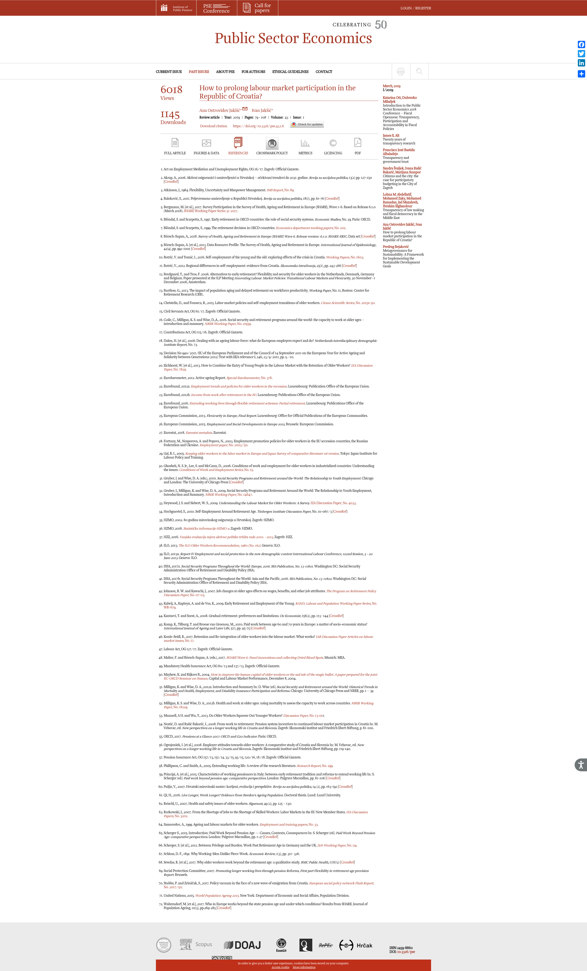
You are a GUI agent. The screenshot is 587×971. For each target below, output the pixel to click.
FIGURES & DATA (206, 153)
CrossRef (171, 182)
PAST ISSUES (199, 72)
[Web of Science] (164, 952)
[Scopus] (195, 952)
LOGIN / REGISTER (416, 8)
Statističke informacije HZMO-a (206, 529)
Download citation (213, 126)
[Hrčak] (355, 952)
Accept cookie (280, 967)
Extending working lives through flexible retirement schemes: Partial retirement (247, 403)
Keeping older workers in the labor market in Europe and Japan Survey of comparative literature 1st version (262, 454)
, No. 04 (337, 845)
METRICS (305, 153)
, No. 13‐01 (303, 716)
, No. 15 (216, 470)
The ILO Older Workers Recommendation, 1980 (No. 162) (219, 546)
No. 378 (249, 378)
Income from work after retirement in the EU (223, 395)
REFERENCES (238, 153)
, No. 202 (310, 228)
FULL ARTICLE (175, 153)
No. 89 (280, 190)
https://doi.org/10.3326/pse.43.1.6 (258, 126)
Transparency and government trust (399, 156)
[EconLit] (282, 952)
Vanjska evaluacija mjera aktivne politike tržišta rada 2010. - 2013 (226, 537)
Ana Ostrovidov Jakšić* (221, 110)
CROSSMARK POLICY (272, 153)
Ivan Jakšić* (262, 110)
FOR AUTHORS (253, 72)
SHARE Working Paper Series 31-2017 (210, 211)
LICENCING (333, 153)
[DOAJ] (242, 952)
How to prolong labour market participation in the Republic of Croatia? (402, 232)
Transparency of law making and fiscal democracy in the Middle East (403, 206)
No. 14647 (228, 495)
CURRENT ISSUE (169, 72)
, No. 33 (289, 825)
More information (304, 967)
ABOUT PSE (225, 72)
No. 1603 (344, 257)
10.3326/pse (406, 952)
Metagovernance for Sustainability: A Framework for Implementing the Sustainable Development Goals (403, 256)
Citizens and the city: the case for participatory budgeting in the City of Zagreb (402, 178)
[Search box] (419, 71)
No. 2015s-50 (347, 303)
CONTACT (324, 72)
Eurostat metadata (199, 433)
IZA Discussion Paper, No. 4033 (333, 503)
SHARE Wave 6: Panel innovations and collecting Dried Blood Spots (274, 658)
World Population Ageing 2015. (217, 896)
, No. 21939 (228, 324)
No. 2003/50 (223, 445)
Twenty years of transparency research (399, 139)
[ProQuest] (305, 952)
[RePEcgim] (326, 952)
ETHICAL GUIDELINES (290, 72)
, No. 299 (314, 766)
